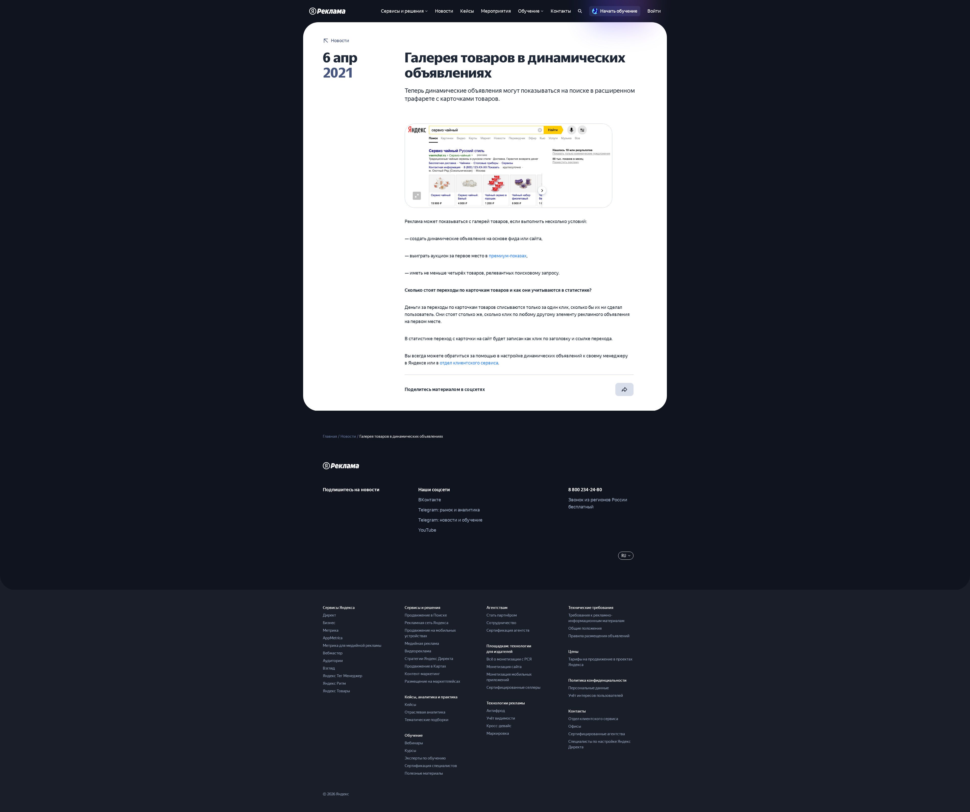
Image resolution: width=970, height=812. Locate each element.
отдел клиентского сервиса (469, 362)
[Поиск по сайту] (580, 11)
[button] (417, 196)
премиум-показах (507, 255)
